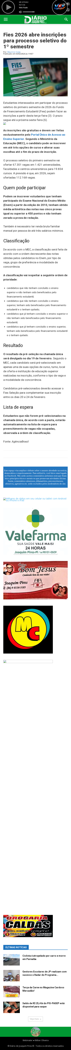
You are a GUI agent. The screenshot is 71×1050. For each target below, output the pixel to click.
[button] (66, 19)
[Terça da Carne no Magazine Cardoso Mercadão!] (11, 991)
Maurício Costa (13, 52)
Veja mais (34, 1018)
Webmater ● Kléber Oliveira (36, 1040)
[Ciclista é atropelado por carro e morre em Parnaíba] (11, 960)
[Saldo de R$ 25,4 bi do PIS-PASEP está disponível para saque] (11, 1007)
